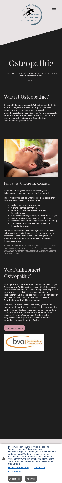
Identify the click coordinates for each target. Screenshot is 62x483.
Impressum (39, 467)
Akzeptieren (15, 479)
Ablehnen (31, 479)
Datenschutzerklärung (18, 467)
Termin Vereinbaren (14, 328)
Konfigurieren (14, 471)
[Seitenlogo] (30, 14)
